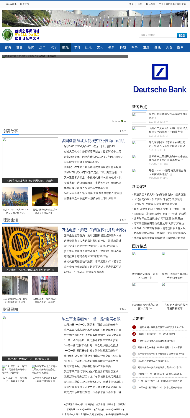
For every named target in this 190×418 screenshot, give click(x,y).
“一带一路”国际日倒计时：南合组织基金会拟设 (91, 345)
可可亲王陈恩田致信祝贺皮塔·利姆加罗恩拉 (159, 223)
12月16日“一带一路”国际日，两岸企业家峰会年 (91, 324)
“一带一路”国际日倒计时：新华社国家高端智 (160, 387)
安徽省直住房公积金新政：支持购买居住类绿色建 (92, 182)
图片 (180, 47)
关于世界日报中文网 (73, 404)
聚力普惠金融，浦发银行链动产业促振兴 (87, 366)
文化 (100, 47)
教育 (111, 47)
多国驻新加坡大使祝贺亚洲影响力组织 (93, 141)
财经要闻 (10, 309)
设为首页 (24, 4)
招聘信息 (111, 404)
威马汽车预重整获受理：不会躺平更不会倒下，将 (92, 392)
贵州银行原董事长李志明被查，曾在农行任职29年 (92, 251)
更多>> (123, 131)
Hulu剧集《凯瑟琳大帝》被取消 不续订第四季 (160, 213)
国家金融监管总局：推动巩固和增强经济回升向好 (92, 235)
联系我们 (122, 404)
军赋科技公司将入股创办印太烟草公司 (86, 188)
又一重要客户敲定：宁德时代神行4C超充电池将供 (93, 177)
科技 (123, 47)
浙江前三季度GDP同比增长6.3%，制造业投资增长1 (93, 381)
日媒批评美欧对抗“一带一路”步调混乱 (156, 334)
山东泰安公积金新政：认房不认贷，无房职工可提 (92, 266)
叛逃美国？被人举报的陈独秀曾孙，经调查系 (160, 194)
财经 (65, 47)
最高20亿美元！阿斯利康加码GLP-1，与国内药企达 (93, 156)
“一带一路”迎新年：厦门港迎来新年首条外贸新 (91, 340)
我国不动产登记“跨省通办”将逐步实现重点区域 (91, 371)
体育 (77, 47)
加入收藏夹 (11, 4)
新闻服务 (89, 404)
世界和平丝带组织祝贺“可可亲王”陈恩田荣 (158, 218)
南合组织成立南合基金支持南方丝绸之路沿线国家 (92, 355)
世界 (19, 47)
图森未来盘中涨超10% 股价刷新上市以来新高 (90, 198)
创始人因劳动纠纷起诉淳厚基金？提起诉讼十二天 (92, 151)
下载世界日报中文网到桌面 (172, 4)
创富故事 (10, 131)
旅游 (146, 47)
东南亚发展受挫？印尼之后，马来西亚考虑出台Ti (92, 387)
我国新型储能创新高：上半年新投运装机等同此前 (92, 376)
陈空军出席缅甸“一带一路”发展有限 (91, 319)
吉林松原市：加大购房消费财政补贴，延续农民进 (92, 240)
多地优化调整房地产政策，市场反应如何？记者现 (92, 261)
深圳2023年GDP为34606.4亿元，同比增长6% (89, 146)
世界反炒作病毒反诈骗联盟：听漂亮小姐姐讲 (160, 238)
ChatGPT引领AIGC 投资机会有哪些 (84, 272)
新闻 (31, 47)
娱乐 (88, 47)
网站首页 (150, 4)
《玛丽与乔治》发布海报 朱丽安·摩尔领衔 (158, 199)
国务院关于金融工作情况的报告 (82, 162)
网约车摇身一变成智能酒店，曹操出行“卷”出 (160, 367)
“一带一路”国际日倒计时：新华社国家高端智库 (91, 350)
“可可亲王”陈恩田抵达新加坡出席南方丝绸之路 (91, 361)
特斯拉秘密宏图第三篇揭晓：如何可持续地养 (160, 233)
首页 (8, 47)
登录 (131, 4)
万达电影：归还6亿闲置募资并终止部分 (94, 230)
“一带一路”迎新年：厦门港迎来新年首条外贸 (160, 381)
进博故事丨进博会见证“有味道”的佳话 (86, 256)
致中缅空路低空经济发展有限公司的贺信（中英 (161, 354)
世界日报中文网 (86, 414)
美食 (169, 47)
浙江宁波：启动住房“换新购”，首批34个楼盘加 (91, 246)
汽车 (54, 47)
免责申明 (100, 404)
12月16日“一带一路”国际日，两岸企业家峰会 (160, 374)
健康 (157, 47)
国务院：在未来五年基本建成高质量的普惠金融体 (92, 167)
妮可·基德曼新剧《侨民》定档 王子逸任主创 (159, 209)
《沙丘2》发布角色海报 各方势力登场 (155, 204)
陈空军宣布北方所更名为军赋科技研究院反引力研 (92, 329)
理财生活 (10, 220)
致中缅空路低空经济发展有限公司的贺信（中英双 (92, 335)
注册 (140, 4)
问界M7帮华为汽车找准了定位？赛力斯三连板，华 (93, 172)
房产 (42, 47)
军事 (134, 47)
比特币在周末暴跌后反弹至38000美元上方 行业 (161, 327)
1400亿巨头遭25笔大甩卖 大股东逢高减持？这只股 (93, 193)
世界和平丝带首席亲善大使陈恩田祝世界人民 (160, 228)
